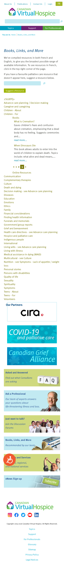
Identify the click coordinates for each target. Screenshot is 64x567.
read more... (20, 140)
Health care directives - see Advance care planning (30, 232)
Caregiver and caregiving (17, 106)
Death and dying (12, 187)
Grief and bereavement (16, 228)
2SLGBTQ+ (9, 99)
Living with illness (13, 250)
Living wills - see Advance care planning (25, 247)
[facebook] (16, 515)
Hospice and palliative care (18, 236)
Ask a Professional (15, 394)
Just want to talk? (15, 419)
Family (7, 210)
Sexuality (8, 280)
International (10, 243)
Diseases (9, 195)
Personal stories (12, 269)
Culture (7, 184)
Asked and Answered (16, 372)
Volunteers (9, 299)
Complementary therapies (17, 180)
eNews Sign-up (13, 479)
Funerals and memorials (16, 221)
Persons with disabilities (17, 273)
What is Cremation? (24, 121)
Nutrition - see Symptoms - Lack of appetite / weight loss (31, 263)
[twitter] (23, 515)
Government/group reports (18, 224)
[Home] (32, 8)
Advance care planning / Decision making (26, 103)
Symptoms (9, 288)
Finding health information (18, 217)
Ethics (7, 206)
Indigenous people (14, 239)
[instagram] (10, 515)
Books (15, 118)
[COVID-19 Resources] (32, 334)
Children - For (11, 114)
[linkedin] (36, 515)
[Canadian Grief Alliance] (32, 356)
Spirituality (9, 284)
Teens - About (11, 291)
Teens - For (9, 295)
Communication (12, 176)
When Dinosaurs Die (25, 145)
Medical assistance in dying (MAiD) (22, 254)
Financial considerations (17, 213)
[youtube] (30, 515)
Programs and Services (18, 457)
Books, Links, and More (18, 440)
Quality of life (11, 277)
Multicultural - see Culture (17, 258)
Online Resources (21, 172)
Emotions (9, 202)
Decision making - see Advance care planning (28, 191)
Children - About (12, 110)
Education (9, 198)
